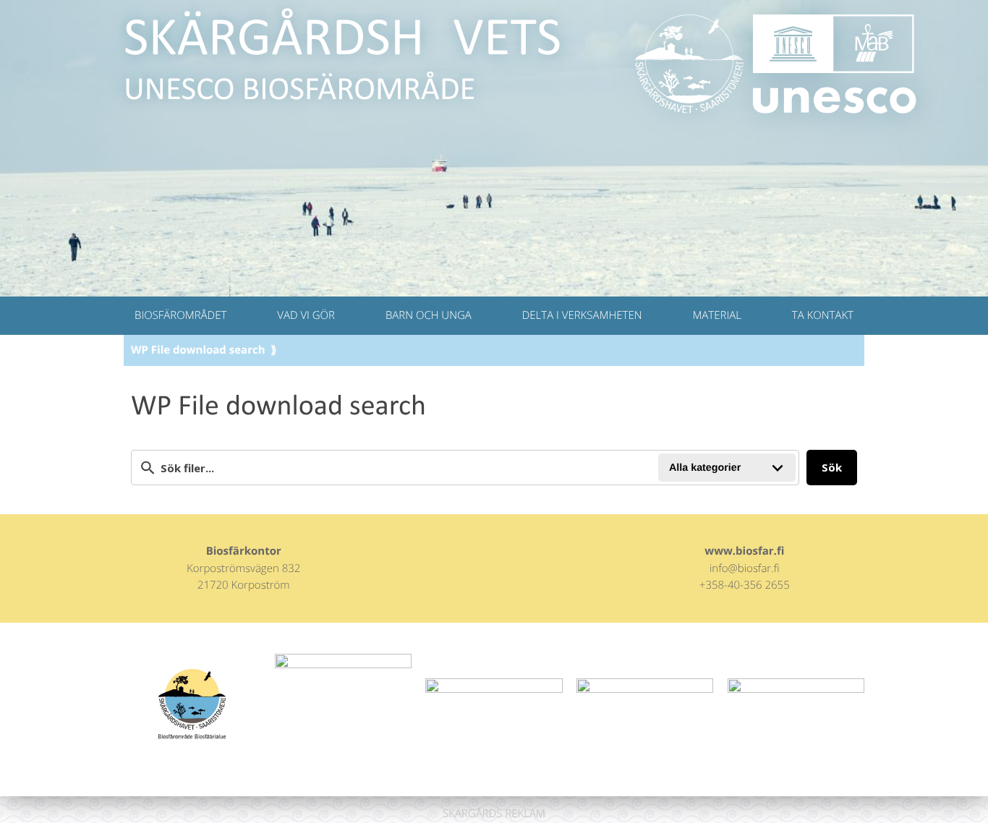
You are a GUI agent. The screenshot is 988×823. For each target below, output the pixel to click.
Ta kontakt (822, 315)
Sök (832, 467)
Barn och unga (429, 315)
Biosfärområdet (180, 315)
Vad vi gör (306, 315)
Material (716, 315)
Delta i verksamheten (582, 315)
